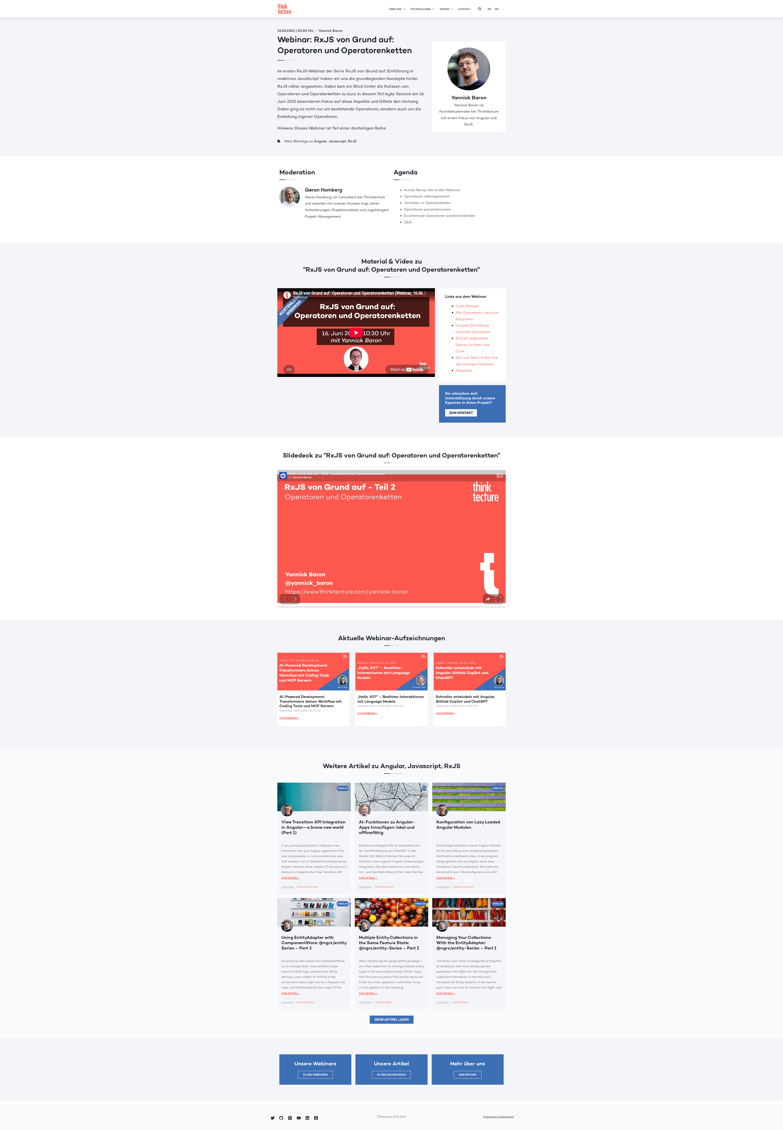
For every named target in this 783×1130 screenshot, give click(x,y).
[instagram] (290, 1118)
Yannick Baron (469, 97)
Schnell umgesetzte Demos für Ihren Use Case (473, 344)
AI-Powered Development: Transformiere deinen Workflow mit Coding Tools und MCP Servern (310, 701)
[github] (282, 1118)
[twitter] (273, 1118)
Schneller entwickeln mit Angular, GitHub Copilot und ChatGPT (465, 699)
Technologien (420, 9)
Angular (320, 141)
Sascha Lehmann (308, 886)
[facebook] (317, 1118)
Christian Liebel (384, 886)
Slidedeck (464, 370)
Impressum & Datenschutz (498, 1116)
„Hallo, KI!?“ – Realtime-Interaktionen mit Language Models (390, 699)
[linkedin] (308, 1118)
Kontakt (464, 9)
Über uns (395, 9)
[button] (479, 9)
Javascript (337, 141)
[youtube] (299, 1118)
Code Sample (467, 306)
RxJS (352, 141)
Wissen (444, 9)
